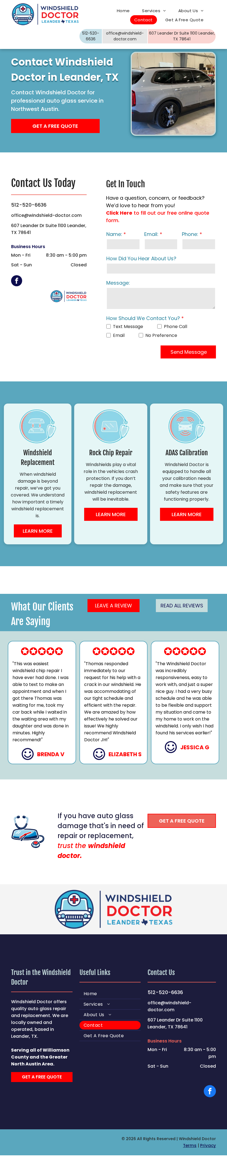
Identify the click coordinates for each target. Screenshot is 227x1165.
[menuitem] (125, 10)
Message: (118, 282)
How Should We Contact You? (143, 318)
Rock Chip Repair (110, 453)
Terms (190, 1145)
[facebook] (16, 281)
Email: (151, 234)
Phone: (190, 234)
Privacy (208, 1145)
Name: (114, 234)
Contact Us (161, 972)
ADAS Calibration (187, 453)
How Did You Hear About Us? (141, 258)
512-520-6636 (29, 204)
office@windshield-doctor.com (46, 215)
